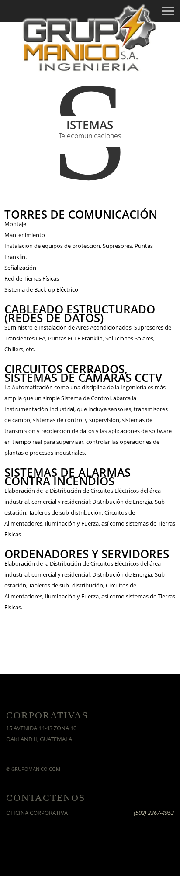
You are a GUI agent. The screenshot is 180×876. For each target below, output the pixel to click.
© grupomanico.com (33, 769)
